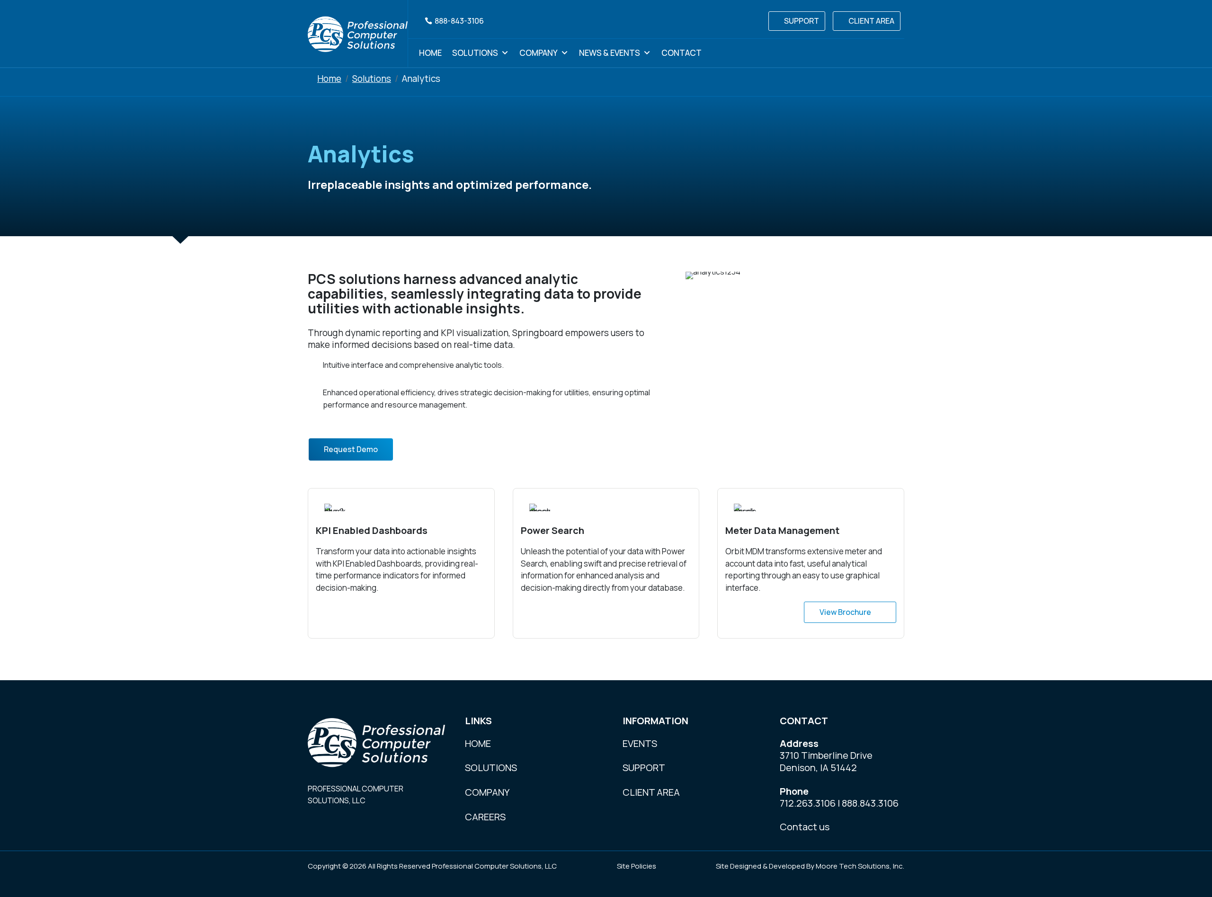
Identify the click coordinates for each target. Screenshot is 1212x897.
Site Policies (636, 866)
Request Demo (351, 449)
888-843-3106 (459, 21)
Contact (681, 52)
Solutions (475, 52)
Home (430, 52)
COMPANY (487, 792)
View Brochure (845, 612)
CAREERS (485, 816)
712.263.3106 (808, 803)
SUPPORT (801, 21)
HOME (478, 743)
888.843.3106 (870, 803)
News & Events (609, 52)
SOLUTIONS (491, 767)
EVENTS (640, 743)
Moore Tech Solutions (853, 866)
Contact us (804, 826)
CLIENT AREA (871, 21)
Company (538, 52)
